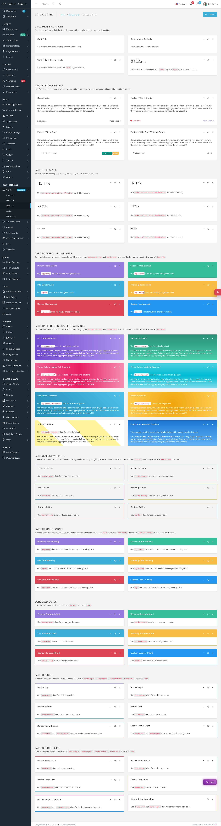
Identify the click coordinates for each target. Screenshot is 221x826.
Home (62, 15)
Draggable (11, 216)
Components (74, 15)
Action (9, 211)
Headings (10, 200)
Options (10, 206)
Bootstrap (10, 195)
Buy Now (210, 782)
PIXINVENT (55, 824)
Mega (44, 4)
